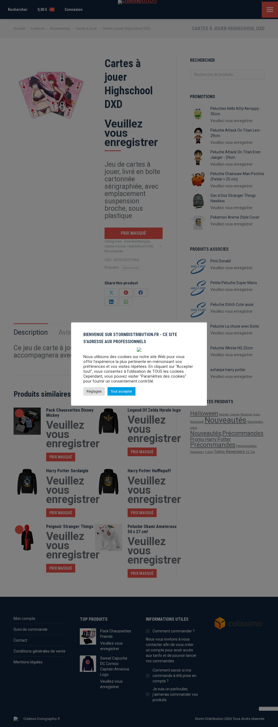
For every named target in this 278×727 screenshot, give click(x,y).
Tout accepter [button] (121, 391)
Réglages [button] (94, 391)
